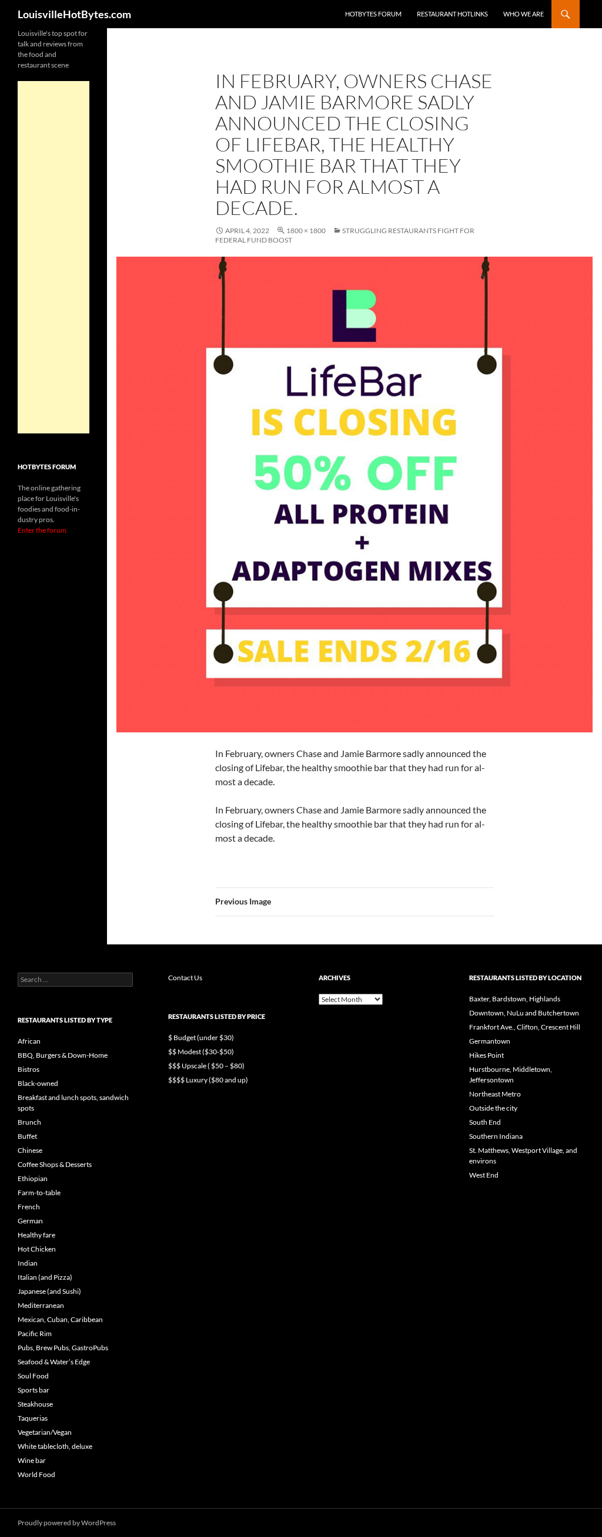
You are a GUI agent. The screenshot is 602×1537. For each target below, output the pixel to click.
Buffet (27, 1136)
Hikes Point (486, 1055)
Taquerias (33, 1418)
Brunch (29, 1122)
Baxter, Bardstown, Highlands (514, 998)
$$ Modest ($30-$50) (201, 1051)
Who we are (523, 14)
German (30, 1220)
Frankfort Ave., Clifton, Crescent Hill (524, 1027)
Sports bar (33, 1389)
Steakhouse (35, 1404)
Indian (28, 1263)
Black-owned (38, 1083)
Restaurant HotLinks (452, 14)
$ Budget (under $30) (201, 1037)
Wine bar (32, 1460)
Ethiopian (33, 1178)
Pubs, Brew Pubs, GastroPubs (63, 1347)
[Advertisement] (53, 257)
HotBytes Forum (373, 14)
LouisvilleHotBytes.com (74, 14)
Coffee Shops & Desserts (55, 1164)
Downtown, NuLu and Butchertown (524, 1012)
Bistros (28, 1069)
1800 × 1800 (306, 230)
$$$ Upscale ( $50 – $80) (206, 1065)
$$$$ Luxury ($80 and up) (208, 1079)
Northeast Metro (495, 1093)
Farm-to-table (39, 1192)
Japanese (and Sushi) (49, 1291)
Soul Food (33, 1375)
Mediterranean (41, 1305)
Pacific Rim (35, 1333)
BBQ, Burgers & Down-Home (63, 1055)
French (29, 1206)
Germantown (489, 1041)
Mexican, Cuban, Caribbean (60, 1319)
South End (485, 1122)
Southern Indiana (496, 1136)
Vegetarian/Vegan (45, 1432)
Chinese (30, 1150)
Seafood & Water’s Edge (54, 1361)
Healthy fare (36, 1234)
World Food (36, 1474)
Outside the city (493, 1108)
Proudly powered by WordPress (67, 1522)
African (29, 1041)
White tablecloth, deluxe (55, 1446)
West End (484, 1175)
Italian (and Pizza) (45, 1277)
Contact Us (185, 977)
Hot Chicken (37, 1249)
